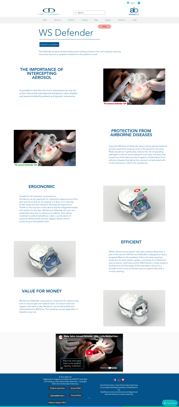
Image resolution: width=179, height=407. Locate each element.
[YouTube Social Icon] (123, 379)
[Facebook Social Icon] (115, 379)
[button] (139, 2)
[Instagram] (119, 379)
